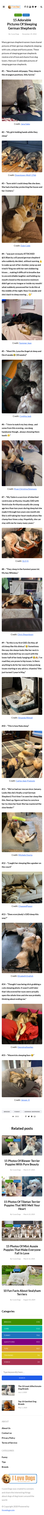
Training (22, 1355)
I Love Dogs (15, 34)
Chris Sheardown (25, 634)
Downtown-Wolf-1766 (25, 175)
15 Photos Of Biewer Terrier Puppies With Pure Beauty (22, 1162)
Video (22, 1362)
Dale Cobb (25, 245)
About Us (6, 1428)
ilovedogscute (8, 1510)
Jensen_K (25, 1100)
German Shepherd (32, 1111)
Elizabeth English (25, 976)
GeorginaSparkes (25, 1047)
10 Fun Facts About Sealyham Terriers (22, 1292)
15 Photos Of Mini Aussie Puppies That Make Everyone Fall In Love (22, 1249)
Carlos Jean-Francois (25, 781)
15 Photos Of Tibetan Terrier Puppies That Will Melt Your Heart (22, 1205)
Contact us (7, 1433)
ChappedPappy (25, 906)
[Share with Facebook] (25, 1116)
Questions (22, 1342)
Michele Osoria (25, 855)
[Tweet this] (28, 1116)
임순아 (25, 561)
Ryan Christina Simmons (25, 489)
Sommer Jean (25, 343)
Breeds (18, 15)
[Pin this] (31, 1116)
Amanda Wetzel (25, 717)
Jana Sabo (25, 124)
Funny (26, 15)
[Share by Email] (34, 1116)
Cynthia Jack (25, 416)
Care (22, 1329)
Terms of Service (9, 1442)
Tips (22, 1349)
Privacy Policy (8, 1438)
